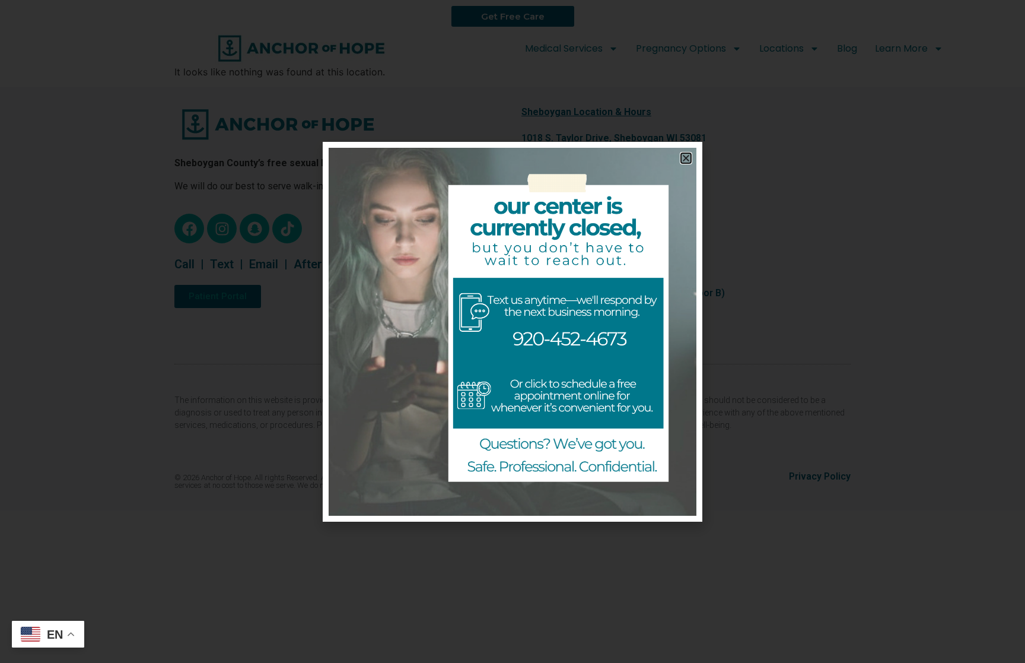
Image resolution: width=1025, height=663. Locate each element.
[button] (686, 158)
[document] (512, 331)
